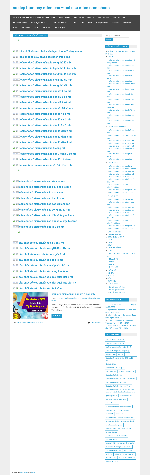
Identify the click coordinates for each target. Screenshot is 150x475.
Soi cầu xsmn (119, 18)
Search (108, 39)
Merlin (33, 472)
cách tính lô (127, 347)
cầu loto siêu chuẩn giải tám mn (121, 210)
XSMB (73, 23)
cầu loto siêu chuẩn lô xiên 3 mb (121, 143)
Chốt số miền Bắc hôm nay (115, 343)
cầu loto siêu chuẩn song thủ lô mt (122, 190)
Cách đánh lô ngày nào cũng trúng (117, 351)
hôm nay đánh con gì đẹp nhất (116, 399)
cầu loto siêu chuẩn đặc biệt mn (121, 207)
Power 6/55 (113, 267)
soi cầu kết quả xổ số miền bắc (116, 436)
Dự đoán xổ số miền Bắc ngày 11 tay (118, 386)
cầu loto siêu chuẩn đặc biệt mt (121, 171)
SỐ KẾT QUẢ (60, 28)
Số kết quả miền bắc (117, 287)
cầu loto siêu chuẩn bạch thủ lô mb (122, 81)
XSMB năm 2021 (129, 454)
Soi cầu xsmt (103, 18)
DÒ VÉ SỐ (26, 28)
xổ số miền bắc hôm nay (127, 458)
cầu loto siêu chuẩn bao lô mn (121, 199)
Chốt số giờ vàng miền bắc (115, 340)
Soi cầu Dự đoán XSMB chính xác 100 (118, 428)
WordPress (24, 472)
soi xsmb (118, 454)
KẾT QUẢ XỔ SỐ (102, 23)
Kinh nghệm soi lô (19, 23)
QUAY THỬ (47, 28)
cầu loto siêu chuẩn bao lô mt (120, 166)
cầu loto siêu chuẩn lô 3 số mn (121, 213)
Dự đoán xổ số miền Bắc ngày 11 (117, 382)
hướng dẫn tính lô (112, 403)
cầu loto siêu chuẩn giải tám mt (121, 174)
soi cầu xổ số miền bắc (113, 450)
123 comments (95, 322)
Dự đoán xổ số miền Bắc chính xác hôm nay (120, 379)
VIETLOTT (115, 23)
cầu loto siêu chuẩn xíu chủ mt (121, 192)
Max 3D (112, 262)
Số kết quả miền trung (118, 290)
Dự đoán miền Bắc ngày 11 (115, 368)
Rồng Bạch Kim (124, 410)
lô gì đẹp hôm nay (39, 23)
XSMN (82, 23)
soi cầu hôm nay (111, 432)
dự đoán (121, 354)
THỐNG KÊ (127, 23)
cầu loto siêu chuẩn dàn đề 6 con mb (73, 294)
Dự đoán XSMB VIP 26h (126, 371)
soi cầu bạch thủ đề (127, 421)
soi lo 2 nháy (128, 450)
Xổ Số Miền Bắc (111, 458)
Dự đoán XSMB (111, 371)
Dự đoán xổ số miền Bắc (114, 375)
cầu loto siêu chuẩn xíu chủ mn (121, 228)
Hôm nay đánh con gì (126, 396)
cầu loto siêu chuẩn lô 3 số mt (121, 177)
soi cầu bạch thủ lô (112, 421)
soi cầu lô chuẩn (111, 439)
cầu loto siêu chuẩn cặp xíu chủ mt (122, 169)
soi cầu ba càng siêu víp (126, 417)
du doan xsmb (111, 354)
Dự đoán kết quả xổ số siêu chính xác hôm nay (120, 359)
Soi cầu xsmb (64, 18)
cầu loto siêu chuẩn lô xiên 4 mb (121, 146)
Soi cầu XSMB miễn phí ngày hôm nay (118, 447)
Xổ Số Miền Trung (112, 461)
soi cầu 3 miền (111, 417)
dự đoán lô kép (111, 364)
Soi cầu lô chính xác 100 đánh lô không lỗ (120, 443)
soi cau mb (109, 414)
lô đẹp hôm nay (111, 410)
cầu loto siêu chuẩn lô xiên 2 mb (121, 141)
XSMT (90, 23)
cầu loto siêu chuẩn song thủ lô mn (122, 226)
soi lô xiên (109, 454)
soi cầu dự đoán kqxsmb (114, 425)
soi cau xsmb (120, 414)
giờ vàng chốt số (111, 396)
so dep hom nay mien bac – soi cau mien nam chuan (61, 7)
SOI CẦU (15, 28)
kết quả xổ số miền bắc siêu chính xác (118, 406)
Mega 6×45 (113, 259)
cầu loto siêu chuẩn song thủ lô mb (122, 159)
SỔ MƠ (36, 28)
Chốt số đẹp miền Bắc (113, 347)
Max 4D (112, 264)
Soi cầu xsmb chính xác (84, 18)
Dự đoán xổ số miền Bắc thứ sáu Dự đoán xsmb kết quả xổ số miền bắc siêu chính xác (121, 391)
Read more (57, 316)
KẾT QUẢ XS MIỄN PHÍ (59, 23)
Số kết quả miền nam (117, 292)
